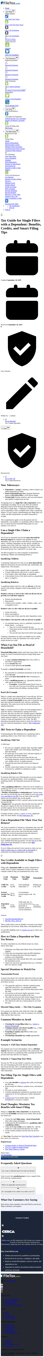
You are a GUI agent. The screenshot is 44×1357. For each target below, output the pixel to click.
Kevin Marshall (10, 421)
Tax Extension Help (12, 106)
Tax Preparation (6, 1155)
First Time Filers (10, 156)
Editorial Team (10, 1331)
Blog (6, 1312)
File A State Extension (12, 87)
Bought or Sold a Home (13, 179)
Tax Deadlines (10, 1316)
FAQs (7, 1314)
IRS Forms (8, 128)
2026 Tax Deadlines (12, 55)
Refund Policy (10, 1329)
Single (7, 141)
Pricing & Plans (10, 40)
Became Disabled (11, 191)
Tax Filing (9, 11)
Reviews (8, 1342)
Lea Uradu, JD (10, 479)
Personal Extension (11, 65)
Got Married (9, 177)
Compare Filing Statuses (13, 150)
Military (7, 170)
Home (7, 8)
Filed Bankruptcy (11, 162)
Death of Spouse (10, 187)
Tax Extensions (11, 58)
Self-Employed (10, 166)
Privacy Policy (10, 1325)
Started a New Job (11, 196)
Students (8, 160)
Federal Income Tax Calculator (15, 119)
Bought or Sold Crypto (13, 168)
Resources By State (11, 204)
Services (8, 48)
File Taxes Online (11, 1301)
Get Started (4, 1159)
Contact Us (9, 1346)
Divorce (8, 181)
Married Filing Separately (13, 147)
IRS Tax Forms (10, 1318)
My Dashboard (14, 206)
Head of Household (11, 143)
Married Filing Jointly (12, 145)
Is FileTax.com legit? (12, 1344)
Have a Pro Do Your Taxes (14, 25)
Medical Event (10, 183)
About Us (8, 1340)
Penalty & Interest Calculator (15, 120)
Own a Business (10, 158)
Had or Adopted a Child (13, 198)
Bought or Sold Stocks (12, 164)
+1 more (4, 428)
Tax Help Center (11, 131)
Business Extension (11, 75)
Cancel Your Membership (13, 1305)
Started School (10, 185)
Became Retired (10, 192)
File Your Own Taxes (12, 19)
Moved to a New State (12, 194)
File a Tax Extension (12, 30)
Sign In (11, 208)
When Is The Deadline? (13, 99)
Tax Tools (9, 109)
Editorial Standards (11, 1333)
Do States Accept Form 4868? (15, 90)
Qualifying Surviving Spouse (15, 149)
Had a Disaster (10, 189)
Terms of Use (9, 1327)
